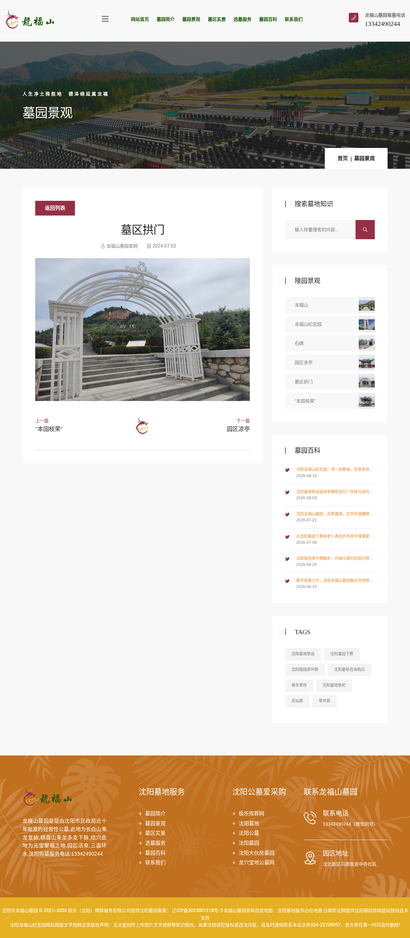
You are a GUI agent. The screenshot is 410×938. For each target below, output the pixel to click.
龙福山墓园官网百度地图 (248, 910)
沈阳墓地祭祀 (334, 685)
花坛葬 (297, 701)
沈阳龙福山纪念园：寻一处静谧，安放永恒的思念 (334, 470)
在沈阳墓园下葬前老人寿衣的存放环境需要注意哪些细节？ (334, 537)
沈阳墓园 (249, 843)
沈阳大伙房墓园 (257, 853)
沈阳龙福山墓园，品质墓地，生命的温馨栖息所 (334, 514)
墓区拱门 (304, 381)
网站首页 (140, 19)
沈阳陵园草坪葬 (304, 669)
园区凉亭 (238, 429)
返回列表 (55, 208)
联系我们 (294, 19)
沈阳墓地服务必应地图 (299, 910)
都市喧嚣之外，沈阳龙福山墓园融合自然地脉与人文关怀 (334, 581)
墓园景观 (191, 19)
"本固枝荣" (49, 429)
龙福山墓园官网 (122, 246)
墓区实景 (217, 19)
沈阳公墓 (249, 833)
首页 (343, 158)
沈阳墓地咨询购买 (349, 669)
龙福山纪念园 (308, 324)
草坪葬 (324, 701)
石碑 (299, 343)
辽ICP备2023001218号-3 (197, 910)
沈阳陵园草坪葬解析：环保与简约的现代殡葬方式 (334, 559)
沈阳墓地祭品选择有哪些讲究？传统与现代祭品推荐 (334, 492)
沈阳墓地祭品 (303, 654)
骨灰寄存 (299, 685)
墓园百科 (268, 19)
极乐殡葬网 (251, 814)
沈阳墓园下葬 (341, 654)
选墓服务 (242, 19)
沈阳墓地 (249, 823)
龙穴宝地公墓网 (257, 863)
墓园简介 (166, 19)
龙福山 (301, 304)
